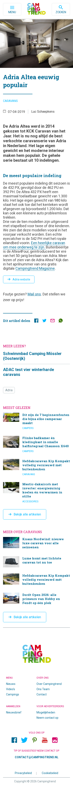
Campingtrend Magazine (35, 268)
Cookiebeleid (50, 773)
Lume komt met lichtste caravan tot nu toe (36, 561)
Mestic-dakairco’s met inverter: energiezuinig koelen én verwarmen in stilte (36, 492)
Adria (9, 390)
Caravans (10, 101)
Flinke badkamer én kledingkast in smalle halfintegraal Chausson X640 (36, 444)
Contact (41, 694)
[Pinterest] (34, 740)
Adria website (21, 279)
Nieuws (10, 683)
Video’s (10, 689)
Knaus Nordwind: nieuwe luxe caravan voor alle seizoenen (36, 543)
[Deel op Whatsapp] (61, 321)
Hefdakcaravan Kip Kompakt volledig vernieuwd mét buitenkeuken (36, 467)
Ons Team (43, 689)
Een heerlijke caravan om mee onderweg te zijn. (34, 245)
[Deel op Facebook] (36, 321)
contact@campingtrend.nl (36, 757)
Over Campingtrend (49, 683)
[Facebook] (14, 740)
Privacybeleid (23, 773)
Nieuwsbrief (13, 712)
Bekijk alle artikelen (27, 514)
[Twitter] (24, 740)
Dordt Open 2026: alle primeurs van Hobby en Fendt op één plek (36, 599)
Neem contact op (47, 717)
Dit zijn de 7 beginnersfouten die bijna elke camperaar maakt (36, 421)
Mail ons (34, 294)
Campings (12, 694)
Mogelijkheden (45, 712)
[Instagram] (55, 740)
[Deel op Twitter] (44, 321)
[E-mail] (52, 321)
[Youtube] (45, 740)
